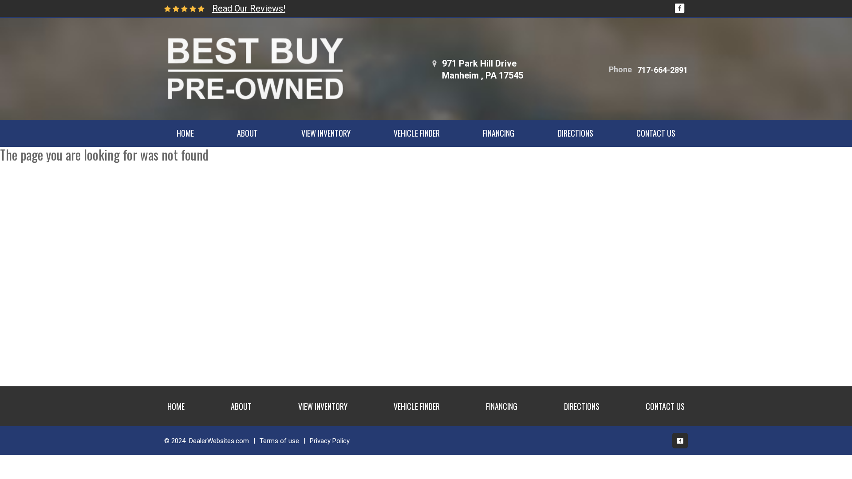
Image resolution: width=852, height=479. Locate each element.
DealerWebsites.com (219, 441)
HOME (185, 133)
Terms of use (279, 441)
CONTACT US (655, 133)
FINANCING (498, 133)
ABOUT (247, 133)
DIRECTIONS (575, 133)
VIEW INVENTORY (326, 133)
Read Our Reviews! (248, 8)
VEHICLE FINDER (417, 133)
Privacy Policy (330, 441)
